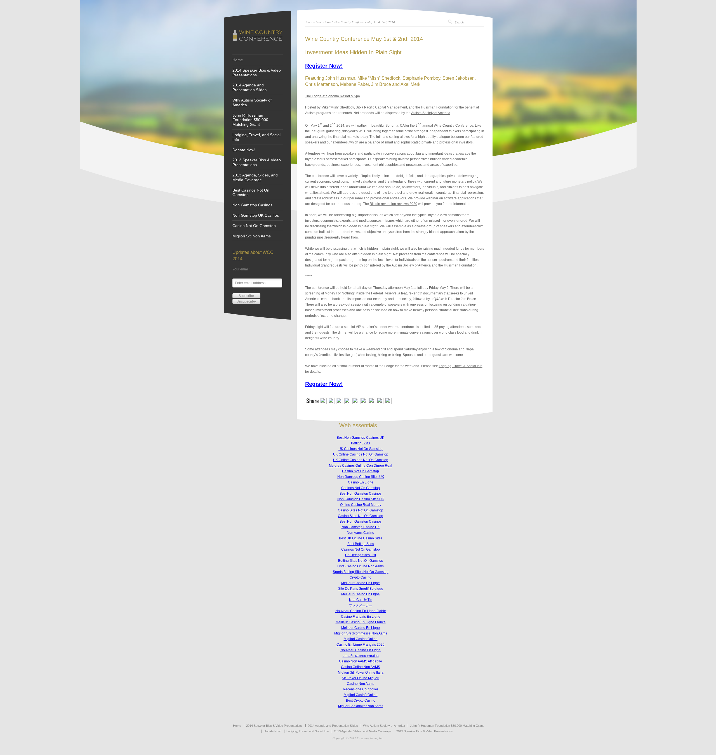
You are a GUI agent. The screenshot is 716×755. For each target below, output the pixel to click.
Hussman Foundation (437, 107)
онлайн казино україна (361, 656)
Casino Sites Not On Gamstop (360, 510)
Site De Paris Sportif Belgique (360, 589)
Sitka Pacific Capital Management (381, 107)
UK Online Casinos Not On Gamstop (360, 454)
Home (237, 60)
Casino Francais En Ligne (360, 617)
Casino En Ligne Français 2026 (360, 645)
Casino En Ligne (360, 482)
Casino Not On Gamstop (254, 225)
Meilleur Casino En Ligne (360, 583)
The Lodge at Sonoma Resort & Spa (332, 96)
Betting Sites (360, 443)
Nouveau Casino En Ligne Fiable (360, 611)
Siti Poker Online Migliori (360, 678)
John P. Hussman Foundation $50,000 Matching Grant (250, 120)
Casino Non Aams (360, 684)
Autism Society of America (430, 113)
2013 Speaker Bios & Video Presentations (256, 162)
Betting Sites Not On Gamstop (360, 561)
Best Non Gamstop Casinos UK (360, 438)
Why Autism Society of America (252, 102)
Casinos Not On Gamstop (360, 488)
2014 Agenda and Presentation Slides (249, 87)
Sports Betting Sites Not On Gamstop (360, 572)
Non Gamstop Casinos (252, 205)
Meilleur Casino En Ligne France (361, 622)
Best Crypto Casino (360, 700)
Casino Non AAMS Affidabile (360, 661)
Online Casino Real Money (360, 505)
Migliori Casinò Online (361, 695)
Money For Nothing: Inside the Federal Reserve (361, 293)
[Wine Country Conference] (257, 41)
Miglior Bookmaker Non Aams (360, 706)
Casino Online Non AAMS (360, 667)
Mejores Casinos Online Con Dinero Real (360, 466)
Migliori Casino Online (361, 639)
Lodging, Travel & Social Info (460, 366)
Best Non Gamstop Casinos (360, 494)
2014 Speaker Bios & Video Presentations (256, 72)
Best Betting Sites (360, 544)
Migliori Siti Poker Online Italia (360, 672)
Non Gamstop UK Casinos (255, 215)
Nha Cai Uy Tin (360, 600)
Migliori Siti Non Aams (251, 236)
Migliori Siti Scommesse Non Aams (360, 633)
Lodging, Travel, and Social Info (256, 137)
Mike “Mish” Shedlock (337, 107)
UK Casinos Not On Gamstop (360, 449)
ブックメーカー (360, 605)
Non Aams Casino (360, 533)
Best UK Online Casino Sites (360, 538)
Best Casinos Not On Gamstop (250, 192)
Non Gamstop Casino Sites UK (360, 477)
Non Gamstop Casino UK (360, 527)
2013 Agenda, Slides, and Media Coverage (255, 177)
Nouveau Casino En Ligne (360, 650)
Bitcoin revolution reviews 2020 (393, 204)
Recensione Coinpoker (360, 689)
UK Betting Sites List (360, 555)
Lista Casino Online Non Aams (360, 566)
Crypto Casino (360, 577)
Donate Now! (243, 150)
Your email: (240, 269)
